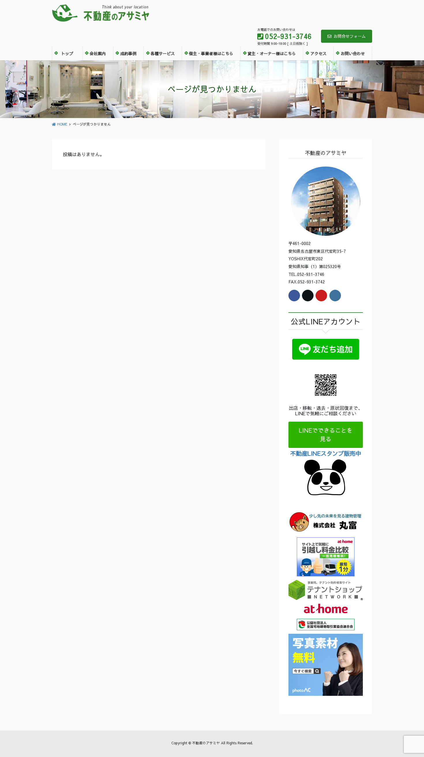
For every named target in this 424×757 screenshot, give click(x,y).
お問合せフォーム (349, 36)
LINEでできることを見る (325, 434)
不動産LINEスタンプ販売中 (325, 453)
